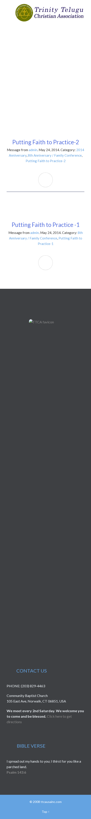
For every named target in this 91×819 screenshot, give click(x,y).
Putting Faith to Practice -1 (45, 224)
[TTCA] (49, 13)
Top (44, 811)
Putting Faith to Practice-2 (45, 142)
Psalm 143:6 (16, 772)
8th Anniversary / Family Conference (55, 155)
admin (33, 150)
